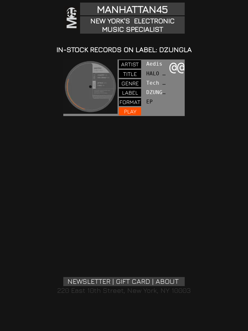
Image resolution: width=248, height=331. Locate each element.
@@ (177, 66)
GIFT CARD (133, 281)
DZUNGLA (157, 92)
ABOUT (167, 281)
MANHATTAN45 (132, 9)
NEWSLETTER (88, 281)
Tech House (162, 83)
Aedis (154, 64)
